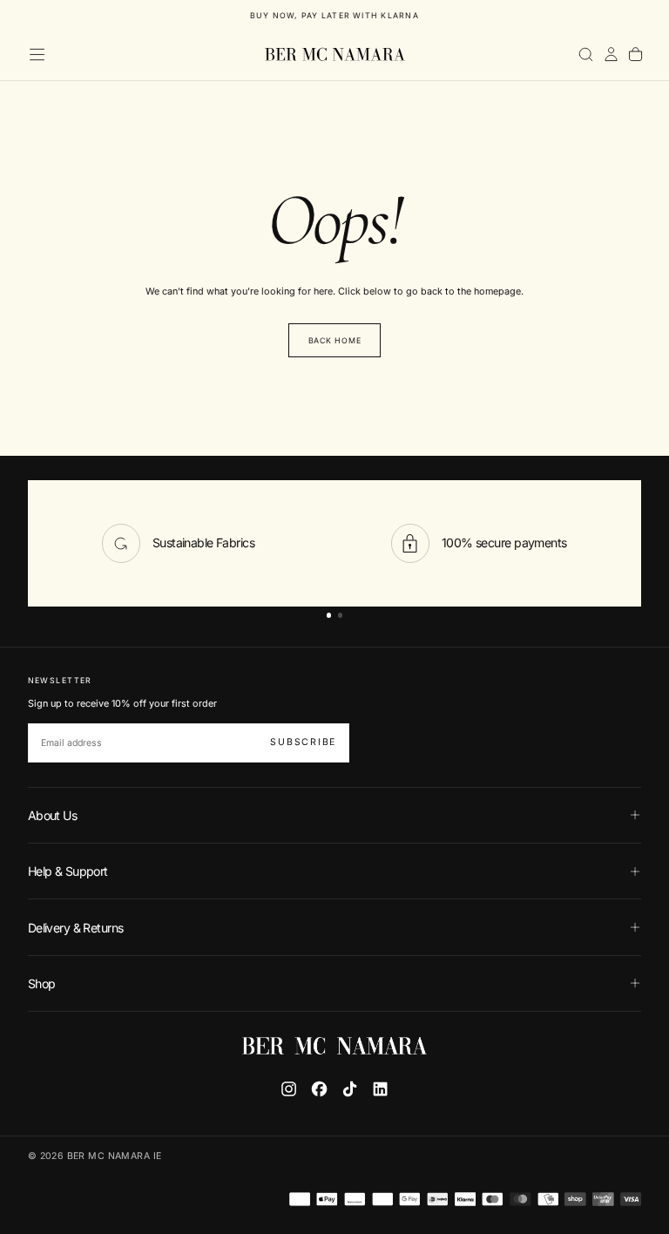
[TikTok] (350, 1089)
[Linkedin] (380, 1089)
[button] (37, 54)
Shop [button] (42, 983)
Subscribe (303, 742)
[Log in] (611, 55)
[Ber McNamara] (334, 1045)
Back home (335, 340)
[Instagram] (289, 1089)
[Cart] (635, 55)
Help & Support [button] (68, 871)
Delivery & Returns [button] (76, 927)
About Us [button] (53, 815)
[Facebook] (319, 1089)
